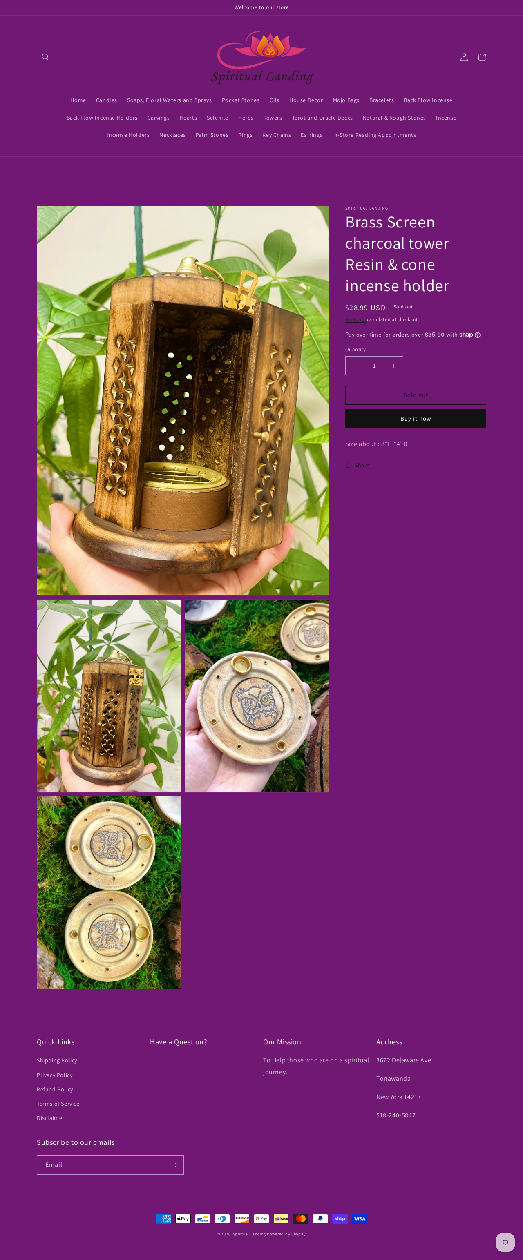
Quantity (355, 349)
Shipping (355, 319)
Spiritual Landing (250, 1234)
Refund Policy (55, 1089)
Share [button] (362, 465)
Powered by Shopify (286, 1234)
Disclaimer (51, 1118)
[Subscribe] (174, 1165)
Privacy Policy (54, 1075)
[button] (46, 57)
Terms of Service (58, 1103)
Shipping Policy (57, 1060)
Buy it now (415, 418)
